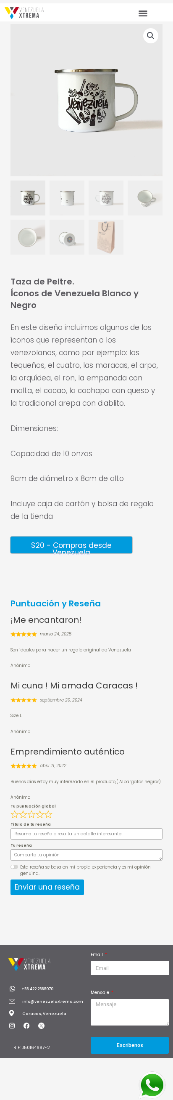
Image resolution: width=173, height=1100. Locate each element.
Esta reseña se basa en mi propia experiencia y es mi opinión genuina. (85, 870)
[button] (143, 12)
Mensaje (100, 992)
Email (97, 954)
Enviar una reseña (47, 887)
